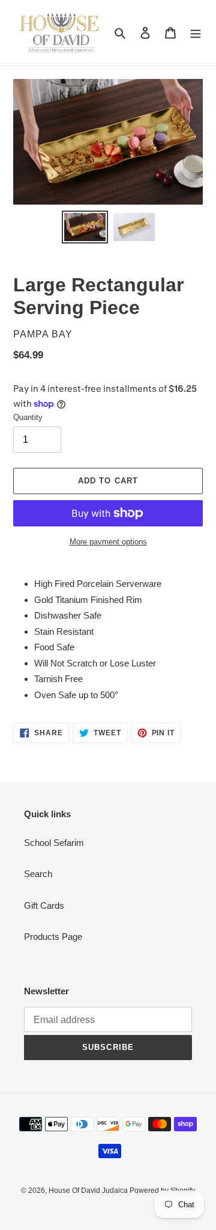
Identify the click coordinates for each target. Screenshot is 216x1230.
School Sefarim (54, 843)
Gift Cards (44, 905)
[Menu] (195, 32)
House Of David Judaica (89, 1190)
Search (38, 874)
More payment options (108, 541)
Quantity (28, 417)
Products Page (53, 936)
